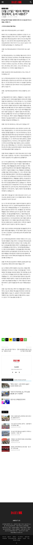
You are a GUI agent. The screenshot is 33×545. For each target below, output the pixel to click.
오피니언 (3, 8)
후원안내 (14, 536)
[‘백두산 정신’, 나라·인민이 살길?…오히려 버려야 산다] (6, 386)
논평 (7, 8)
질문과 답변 (27, 536)
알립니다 (9, 536)
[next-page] (5, 407)
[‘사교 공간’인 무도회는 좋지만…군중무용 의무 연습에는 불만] (6, 426)
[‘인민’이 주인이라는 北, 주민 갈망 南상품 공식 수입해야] (6, 393)
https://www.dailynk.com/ (16, 369)
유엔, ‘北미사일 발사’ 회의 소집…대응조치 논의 (9, 350)
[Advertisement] (16, 316)
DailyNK (4, 16)
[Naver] (3, 339)
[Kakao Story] (10, 339)
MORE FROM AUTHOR (20, 379)
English (24, 538)
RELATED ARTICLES (7, 379)
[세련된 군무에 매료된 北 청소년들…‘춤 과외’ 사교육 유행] (6, 449)
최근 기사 (5, 412)
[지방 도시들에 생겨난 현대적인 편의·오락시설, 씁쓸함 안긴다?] (6, 418)
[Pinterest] (21, 339)
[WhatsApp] (25, 339)
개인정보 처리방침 (16, 540)
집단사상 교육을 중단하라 (17, 399)
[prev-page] (3, 407)
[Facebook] (14, 339)
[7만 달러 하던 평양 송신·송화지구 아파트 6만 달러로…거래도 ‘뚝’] (6, 433)
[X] (18, 339)
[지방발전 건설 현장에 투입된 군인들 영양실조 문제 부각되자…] (6, 441)
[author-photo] (16, 364)
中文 (28, 538)
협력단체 (19, 538)
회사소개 (4, 536)
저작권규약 (4, 538)
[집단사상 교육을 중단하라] (6, 401)
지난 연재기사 (20, 536)
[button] (2, 2)
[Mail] (16, 372)
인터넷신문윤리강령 (12, 538)
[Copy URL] (6, 339)
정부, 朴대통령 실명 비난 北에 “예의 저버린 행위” (24, 350)
